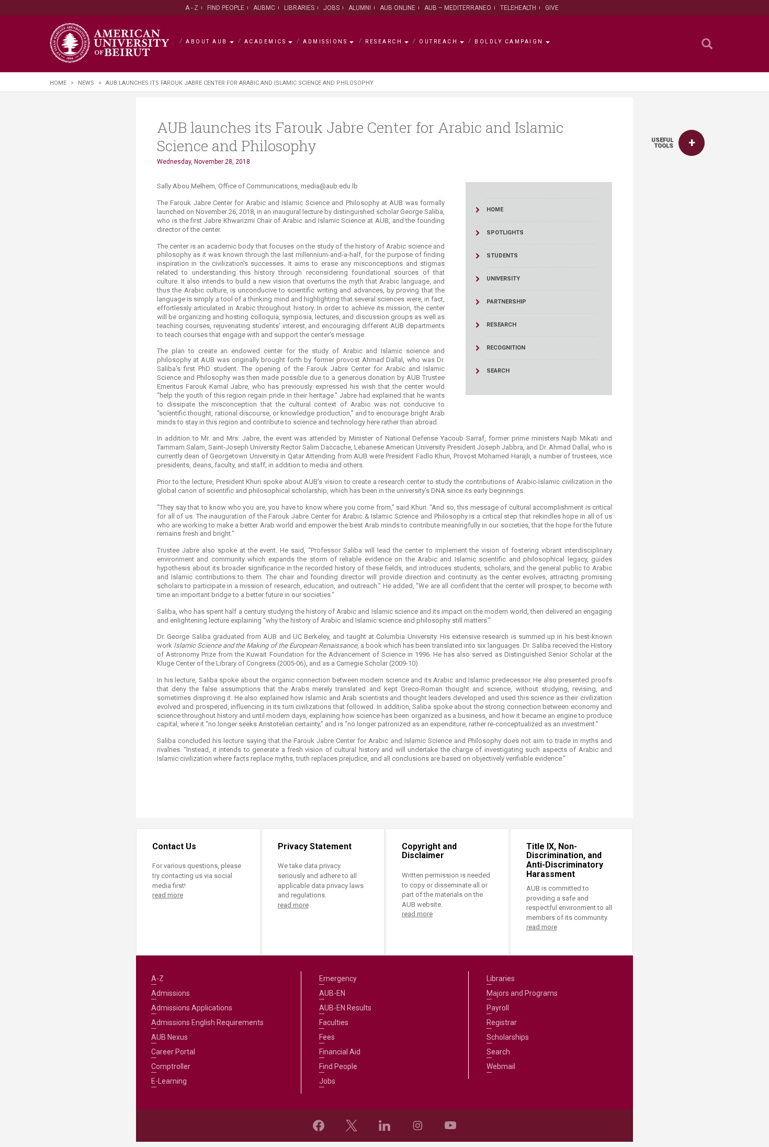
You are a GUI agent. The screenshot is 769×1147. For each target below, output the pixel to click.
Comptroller (170, 1066)
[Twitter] (351, 1125)
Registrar (502, 1022)
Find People (225, 8)
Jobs (331, 8)
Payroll (498, 1008)
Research (383, 41)
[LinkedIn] (384, 1125)
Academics (265, 41)
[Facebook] (318, 1125)
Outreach (438, 41)
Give (552, 8)
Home (58, 83)
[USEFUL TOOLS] (691, 143)
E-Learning (169, 1081)
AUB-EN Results (345, 1008)
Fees (327, 1037)
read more (167, 895)
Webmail (501, 1066)
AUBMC (264, 8)
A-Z (157, 978)
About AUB (207, 41)
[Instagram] (417, 1125)
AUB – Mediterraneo (457, 8)
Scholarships (508, 1037)
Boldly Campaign (509, 41)
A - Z (191, 8)
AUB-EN (332, 993)
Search (498, 1052)
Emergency (338, 978)
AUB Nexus (169, 1037)
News (86, 83)
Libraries (299, 8)
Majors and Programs (522, 993)
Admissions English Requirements (207, 1022)
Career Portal (173, 1052)
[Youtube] (450, 1125)
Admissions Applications (191, 1008)
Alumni (359, 8)
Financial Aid (339, 1052)
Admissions (325, 41)
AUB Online (397, 8)
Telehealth (518, 8)
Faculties (333, 1022)
